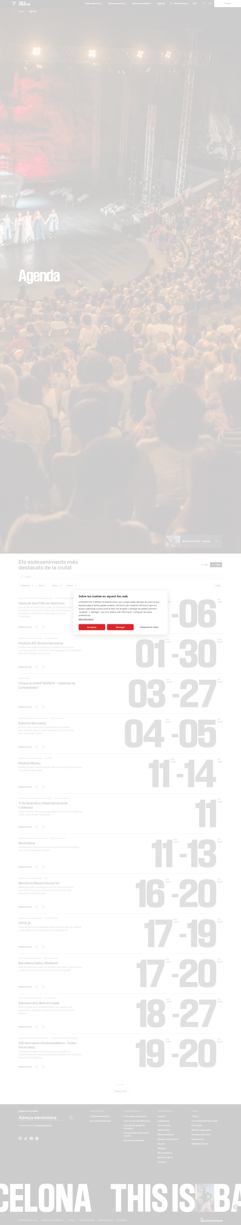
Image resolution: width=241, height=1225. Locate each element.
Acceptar (92, 627)
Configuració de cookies (149, 627)
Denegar (120, 627)
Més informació (86, 619)
